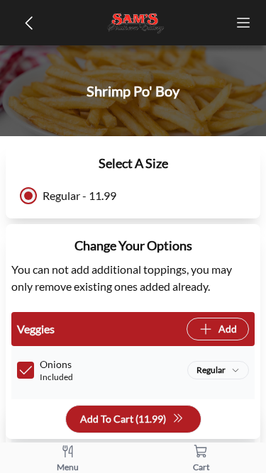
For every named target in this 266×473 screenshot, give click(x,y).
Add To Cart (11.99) (123, 419)
